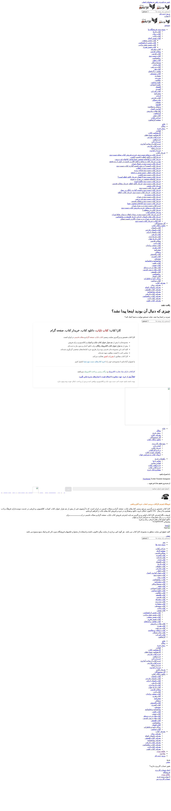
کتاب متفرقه (156, 49)
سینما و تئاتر (156, 63)
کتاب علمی (156, 263)
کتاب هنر (157, 69)
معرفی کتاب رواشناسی (151, 296)
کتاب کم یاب (156, 91)
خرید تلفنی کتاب (154, 465)
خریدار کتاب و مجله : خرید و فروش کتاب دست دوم (141, 208)
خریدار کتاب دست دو (153, 195)
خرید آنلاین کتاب (154, 468)
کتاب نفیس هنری (149, 47)
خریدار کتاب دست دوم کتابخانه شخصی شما (144, 203)
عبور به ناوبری (164, 2)
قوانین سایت (156, 463)
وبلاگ (159, 431)
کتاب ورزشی (156, 67)
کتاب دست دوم (155, 56)
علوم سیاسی (156, 82)
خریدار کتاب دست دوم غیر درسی (148, 199)
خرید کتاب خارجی (154, 137)
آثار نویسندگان (155, 437)
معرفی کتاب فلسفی (153, 290)
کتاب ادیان (157, 65)
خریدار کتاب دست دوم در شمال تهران (146, 164)
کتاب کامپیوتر (155, 254)
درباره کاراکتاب (155, 450)
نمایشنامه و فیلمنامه (153, 261)
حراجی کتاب (156, 118)
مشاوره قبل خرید (154, 470)
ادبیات (158, 96)
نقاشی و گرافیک (154, 71)
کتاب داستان (156, 228)
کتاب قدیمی (156, 54)
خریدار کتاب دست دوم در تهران (149, 197)
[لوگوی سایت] (163, 9)
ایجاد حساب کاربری (162, 770)
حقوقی (158, 102)
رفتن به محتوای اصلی (150, 2)
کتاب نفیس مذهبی (149, 40)
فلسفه (158, 104)
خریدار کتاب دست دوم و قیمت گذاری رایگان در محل (140, 190)
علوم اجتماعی (155, 85)
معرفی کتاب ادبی (154, 298)
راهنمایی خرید (160, 459)
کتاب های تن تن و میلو (152, 267)
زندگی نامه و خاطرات (152, 279)
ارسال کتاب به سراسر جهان (150, 455)
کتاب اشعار (156, 276)
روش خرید (157, 433)
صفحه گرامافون (154, 120)
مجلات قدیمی (155, 52)
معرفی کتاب (156, 435)
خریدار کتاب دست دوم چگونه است (147, 181)
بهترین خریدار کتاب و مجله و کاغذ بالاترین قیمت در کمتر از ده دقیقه (135, 162)
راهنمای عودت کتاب (153, 452)
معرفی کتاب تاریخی (153, 294)
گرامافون (157, 113)
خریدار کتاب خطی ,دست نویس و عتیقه (146, 173)
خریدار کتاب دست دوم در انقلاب (148, 168)
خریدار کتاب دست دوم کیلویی (149, 175)
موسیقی (157, 259)
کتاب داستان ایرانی (153, 232)
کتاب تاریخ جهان (154, 239)
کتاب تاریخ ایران (155, 237)
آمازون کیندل (156, 109)
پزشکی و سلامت (154, 107)
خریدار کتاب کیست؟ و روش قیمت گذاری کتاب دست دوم (138, 166)
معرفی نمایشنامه (154, 292)
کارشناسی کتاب (154, 133)
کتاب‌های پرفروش (154, 111)
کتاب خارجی (156, 98)
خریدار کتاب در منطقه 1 (151, 210)
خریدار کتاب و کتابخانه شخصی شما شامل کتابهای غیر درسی (138, 159)
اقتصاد (158, 87)
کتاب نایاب (157, 36)
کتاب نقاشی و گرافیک (152, 621)
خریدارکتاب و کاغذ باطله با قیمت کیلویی (145, 157)
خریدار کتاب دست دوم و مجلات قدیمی (146, 201)
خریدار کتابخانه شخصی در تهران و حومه (145, 179)
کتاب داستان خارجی (153, 230)
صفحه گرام (90, 337)
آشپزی (158, 89)
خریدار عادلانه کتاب (153, 212)
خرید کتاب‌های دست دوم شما (94, 362)
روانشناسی (156, 58)
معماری (158, 76)
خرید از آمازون (155, 150)
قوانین (158, 131)
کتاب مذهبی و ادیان (153, 245)
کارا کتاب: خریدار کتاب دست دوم (148, 221)
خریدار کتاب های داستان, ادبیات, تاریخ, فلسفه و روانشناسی (138, 217)
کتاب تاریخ (157, 32)
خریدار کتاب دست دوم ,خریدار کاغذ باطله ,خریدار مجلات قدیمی (136, 184)
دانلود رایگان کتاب (154, 440)
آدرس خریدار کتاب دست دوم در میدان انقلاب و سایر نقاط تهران (136, 214)
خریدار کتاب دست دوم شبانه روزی (147, 170)
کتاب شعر (157, 116)
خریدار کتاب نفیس (154, 186)
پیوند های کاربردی (158, 444)
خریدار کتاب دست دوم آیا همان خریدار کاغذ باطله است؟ (139, 177)
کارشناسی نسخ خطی (152, 135)
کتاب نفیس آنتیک (154, 38)
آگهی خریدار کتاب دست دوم (150, 188)
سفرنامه (157, 93)
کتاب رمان (157, 34)
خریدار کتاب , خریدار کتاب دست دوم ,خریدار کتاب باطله (139, 192)
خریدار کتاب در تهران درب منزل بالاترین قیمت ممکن (140, 219)
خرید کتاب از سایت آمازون (150, 144)
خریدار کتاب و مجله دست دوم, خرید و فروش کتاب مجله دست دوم (135, 155)
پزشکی (158, 252)
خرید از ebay (156, 148)
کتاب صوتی (156, 265)
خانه (163, 428)
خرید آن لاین (156, 142)
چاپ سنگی (156, 100)
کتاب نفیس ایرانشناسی (147, 43)
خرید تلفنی (157, 139)
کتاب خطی (156, 60)
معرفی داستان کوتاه (153, 287)
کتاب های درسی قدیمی (152, 270)
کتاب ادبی (157, 243)
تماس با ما (157, 461)
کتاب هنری (156, 248)
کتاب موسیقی (155, 74)
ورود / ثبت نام (160, 756)
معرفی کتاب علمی (153, 301)
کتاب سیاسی (156, 281)
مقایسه (162, 754)
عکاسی (158, 80)
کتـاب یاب (157, 446)
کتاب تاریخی (156, 234)
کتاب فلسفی (156, 272)
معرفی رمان (156, 285)
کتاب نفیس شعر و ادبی (147, 45)
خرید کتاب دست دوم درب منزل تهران (146, 206)
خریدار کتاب (156, 448)
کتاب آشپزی (156, 256)
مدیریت (158, 78)
